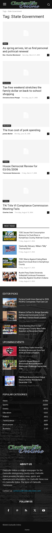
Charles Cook (8, 212)
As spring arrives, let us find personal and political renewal (25, 50)
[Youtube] (43, 510)
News (5, 44)
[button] (48, 4)
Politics (6, 162)
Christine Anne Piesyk (11, 98)
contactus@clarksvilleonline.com (27, 491)
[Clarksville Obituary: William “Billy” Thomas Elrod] (10, 250)
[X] (35, 510)
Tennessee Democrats (11, 173)
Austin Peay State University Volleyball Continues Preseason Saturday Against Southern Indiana (33, 275)
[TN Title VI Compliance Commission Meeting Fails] (26, 190)
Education (6, 126)
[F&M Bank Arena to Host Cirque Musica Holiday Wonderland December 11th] (10, 381)
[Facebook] (8, 510)
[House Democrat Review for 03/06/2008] (26, 151)
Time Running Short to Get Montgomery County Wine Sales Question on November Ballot (32, 328)
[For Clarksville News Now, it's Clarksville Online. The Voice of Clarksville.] (26, 449)
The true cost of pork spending (21, 130)
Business (6, 83)
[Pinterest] (17, 510)
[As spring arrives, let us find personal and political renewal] (26, 33)
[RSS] (26, 510)
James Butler (8, 134)
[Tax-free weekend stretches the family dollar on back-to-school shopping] (26, 72)
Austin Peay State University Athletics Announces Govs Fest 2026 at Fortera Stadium (32, 350)
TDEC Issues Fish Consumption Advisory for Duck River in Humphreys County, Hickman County (34, 235)
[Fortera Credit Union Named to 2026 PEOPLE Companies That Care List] (10, 303)
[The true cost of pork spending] (26, 115)
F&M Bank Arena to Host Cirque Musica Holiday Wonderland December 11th (32, 379)
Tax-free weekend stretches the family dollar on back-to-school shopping (22, 91)
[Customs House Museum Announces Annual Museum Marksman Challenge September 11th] (10, 365)
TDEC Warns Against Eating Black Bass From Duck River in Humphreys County (34, 261)
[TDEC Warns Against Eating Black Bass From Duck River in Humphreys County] (10, 263)
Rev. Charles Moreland (11, 55)
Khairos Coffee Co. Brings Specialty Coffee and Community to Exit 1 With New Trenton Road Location (33, 315)
